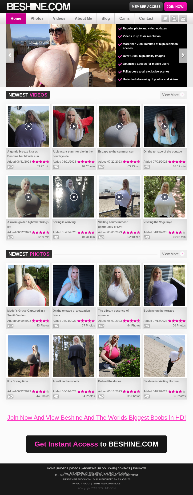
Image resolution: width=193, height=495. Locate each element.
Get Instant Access (96, 444)
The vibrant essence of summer (113, 313)
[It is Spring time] (28, 356)
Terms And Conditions (106, 484)
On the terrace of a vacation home (71, 313)
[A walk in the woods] (73, 356)
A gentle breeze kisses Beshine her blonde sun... (24, 154)
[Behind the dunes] (119, 356)
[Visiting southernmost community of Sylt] (119, 196)
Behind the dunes (109, 381)
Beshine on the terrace (159, 310)
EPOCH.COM (85, 479)
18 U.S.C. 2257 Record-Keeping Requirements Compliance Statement (96, 475)
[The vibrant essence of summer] (119, 285)
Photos (37, 18)
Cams (124, 18)
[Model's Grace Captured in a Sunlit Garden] (28, 285)
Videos (59, 18)
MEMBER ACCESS (146, 6)
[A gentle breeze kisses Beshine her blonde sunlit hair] (28, 126)
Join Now (139, 468)
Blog (105, 18)
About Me (83, 18)
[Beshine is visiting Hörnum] (164, 356)
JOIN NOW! (176, 6)
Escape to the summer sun (116, 151)
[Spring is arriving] (73, 196)
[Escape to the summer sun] (119, 126)
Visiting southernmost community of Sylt (113, 225)
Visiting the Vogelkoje (158, 222)
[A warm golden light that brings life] (28, 196)
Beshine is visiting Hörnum (162, 381)
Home (16, 18)
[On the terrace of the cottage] (164, 126)
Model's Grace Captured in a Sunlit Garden (26, 313)
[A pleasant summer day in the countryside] (73, 126)
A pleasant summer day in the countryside (73, 154)
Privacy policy (81, 484)
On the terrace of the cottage (163, 151)
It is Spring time (17, 381)
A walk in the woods (66, 381)
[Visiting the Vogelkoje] (164, 196)
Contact (146, 18)
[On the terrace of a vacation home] (73, 285)
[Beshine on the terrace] (164, 285)
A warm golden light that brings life (28, 225)
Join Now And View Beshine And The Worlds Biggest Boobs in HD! (96, 417)
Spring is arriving (64, 222)
